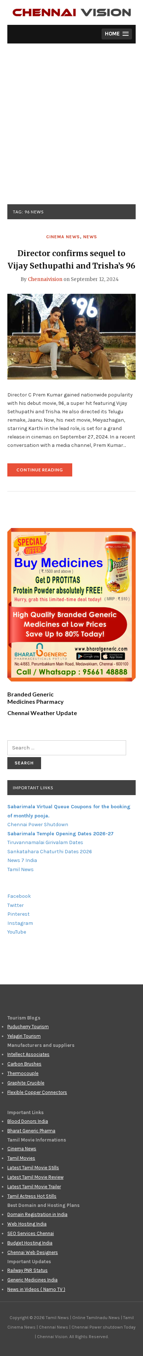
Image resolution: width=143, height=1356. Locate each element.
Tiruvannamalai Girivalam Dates (45, 842)
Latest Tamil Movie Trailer (34, 1186)
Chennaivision (45, 279)
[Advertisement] (71, 129)
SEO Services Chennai (30, 1233)
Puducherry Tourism (28, 1026)
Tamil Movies (21, 1158)
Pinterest (18, 914)
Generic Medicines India (32, 1280)
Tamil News (20, 869)
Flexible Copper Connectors (37, 1092)
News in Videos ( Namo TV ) (36, 1289)
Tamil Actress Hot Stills (31, 1196)
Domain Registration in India (37, 1214)
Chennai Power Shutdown (37, 824)
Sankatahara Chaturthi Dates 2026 (49, 851)
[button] (117, 34)
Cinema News (63, 236)
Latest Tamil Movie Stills (33, 1167)
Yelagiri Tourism (24, 1036)
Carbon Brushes (24, 1064)
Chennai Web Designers (32, 1252)
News (90, 236)
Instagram (20, 923)
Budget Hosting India (29, 1243)
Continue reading (44, 472)
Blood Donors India (27, 1121)
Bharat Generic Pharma (31, 1130)
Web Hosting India (27, 1224)
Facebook (19, 896)
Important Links (33, 787)
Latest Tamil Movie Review (35, 1177)
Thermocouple (22, 1073)
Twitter (15, 905)
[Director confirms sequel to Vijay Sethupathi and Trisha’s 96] (71, 336)
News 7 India (22, 860)
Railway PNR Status (27, 1270)
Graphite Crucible (25, 1083)
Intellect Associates (28, 1054)
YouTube (16, 932)
